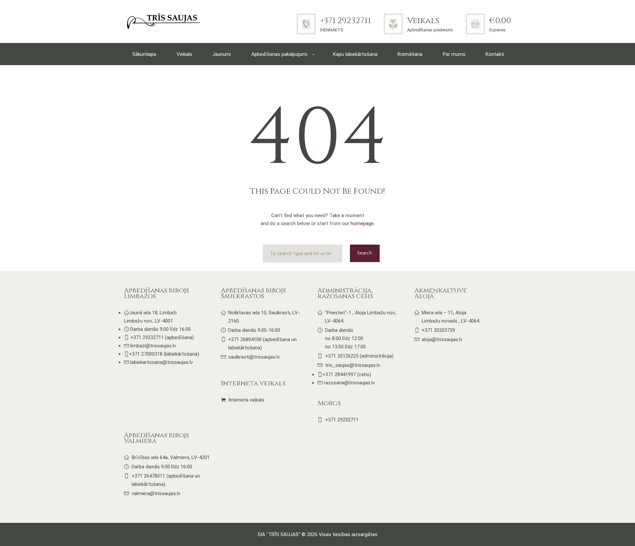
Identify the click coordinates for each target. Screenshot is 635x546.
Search (364, 253)
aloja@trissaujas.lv (442, 339)
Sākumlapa (144, 54)
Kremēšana (410, 54)
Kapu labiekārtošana (355, 54)
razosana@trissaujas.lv (348, 383)
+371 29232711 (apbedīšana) (162, 337)
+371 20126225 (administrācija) (359, 356)
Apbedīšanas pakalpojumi (279, 54)
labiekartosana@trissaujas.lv (161, 362)
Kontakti (495, 54)
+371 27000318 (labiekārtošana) (164, 354)
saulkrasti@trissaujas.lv (254, 357)
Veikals (423, 20)
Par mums (454, 54)
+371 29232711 (345, 20)
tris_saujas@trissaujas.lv (352, 365)
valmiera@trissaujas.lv (156, 493)
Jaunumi (221, 54)
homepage (362, 223)
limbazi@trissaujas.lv (153, 346)
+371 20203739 (438, 330)
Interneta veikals (246, 400)
